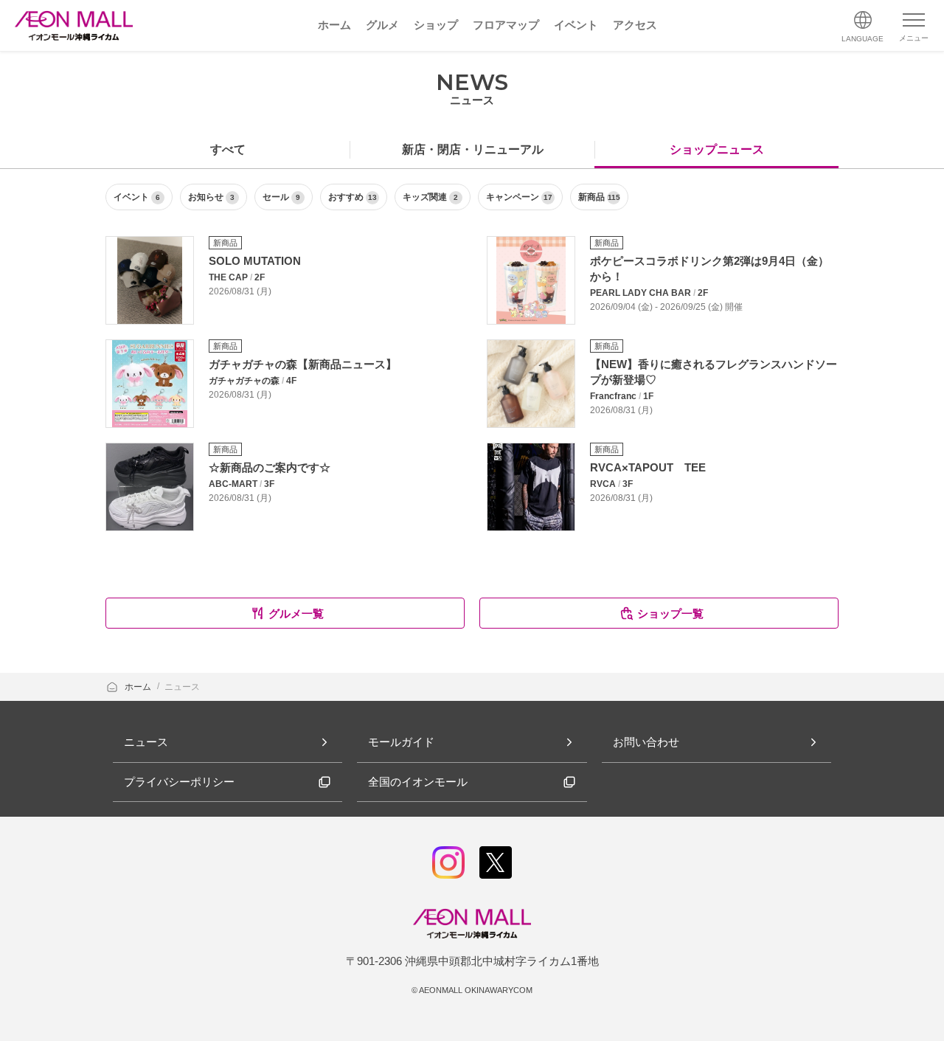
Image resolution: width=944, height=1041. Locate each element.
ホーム (139, 687)
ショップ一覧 (670, 613)
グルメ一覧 (296, 613)
